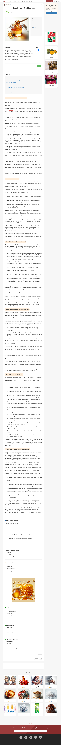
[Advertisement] (22, 666)
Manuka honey (24, 401)
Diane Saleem (40, 657)
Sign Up (55, 1)
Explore (19, 1)
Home (22, 741)
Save (42, 4)
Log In (59, 1)
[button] (23, 523)
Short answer (35, 20)
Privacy (35, 741)
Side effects (35, 27)
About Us (9, 1)
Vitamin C (11, 109)
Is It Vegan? (14, 1)
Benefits (34, 31)
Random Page (50, 1)
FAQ (29, 741)
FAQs (34, 25)
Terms (39, 741)
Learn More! (8, 650)
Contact (32, 741)
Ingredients (34, 29)
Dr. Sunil (10, 4)
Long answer (35, 22)
